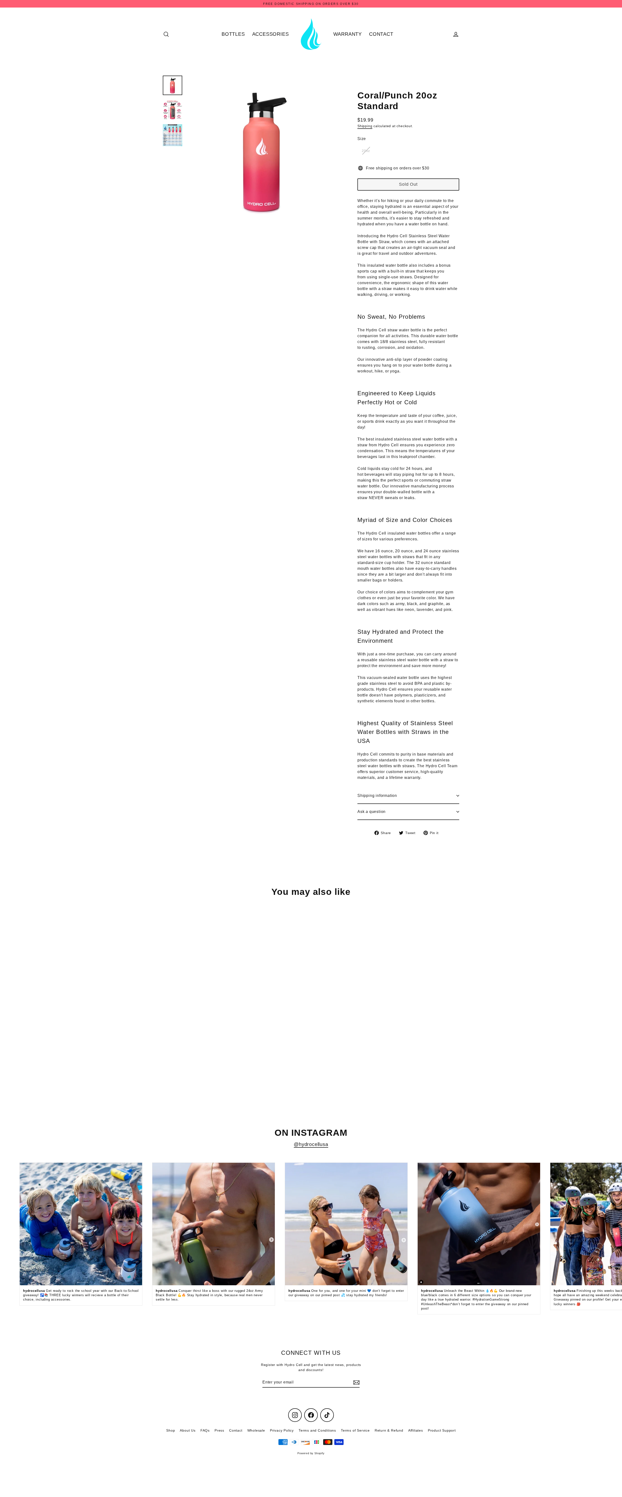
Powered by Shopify (310, 1453)
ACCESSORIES (270, 34)
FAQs (205, 1430)
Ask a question (371, 812)
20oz (366, 151)
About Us (187, 1430)
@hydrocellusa (311, 1144)
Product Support (442, 1430)
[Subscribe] (356, 1382)
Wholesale (256, 1430)
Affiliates (415, 1430)
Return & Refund (389, 1430)
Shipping (364, 126)
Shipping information (377, 795)
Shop (170, 1430)
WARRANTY (347, 34)
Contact (235, 1430)
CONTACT (381, 34)
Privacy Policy (282, 1430)
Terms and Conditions (317, 1430)
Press (219, 1430)
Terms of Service (355, 1430)
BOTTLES (233, 34)
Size (361, 139)
